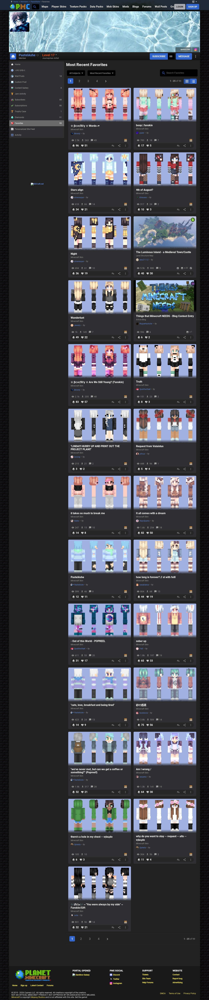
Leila (76, 915)
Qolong (77, 457)
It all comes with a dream (151, 513)
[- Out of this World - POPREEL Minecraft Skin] (99, 621)
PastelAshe (35, 2)
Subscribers (38, 100)
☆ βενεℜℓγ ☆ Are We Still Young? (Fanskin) (97, 382)
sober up (141, 641)
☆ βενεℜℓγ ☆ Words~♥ (85, 125)
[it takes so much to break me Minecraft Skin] (99, 493)
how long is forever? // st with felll (156, 577)
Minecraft (15, 997)
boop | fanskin (144, 125)
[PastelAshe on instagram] (195, 49)
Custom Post (20, 82)
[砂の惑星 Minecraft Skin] (165, 684)
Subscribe (158, 56)
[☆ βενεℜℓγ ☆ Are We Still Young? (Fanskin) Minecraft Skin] (99, 361)
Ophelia (77, 844)
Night (74, 253)
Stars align (77, 189)
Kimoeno (143, 197)
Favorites (38, 123)
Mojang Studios (38, 997)
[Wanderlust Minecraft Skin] (99, 297)
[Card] (187, 81)
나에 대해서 (20, 70)
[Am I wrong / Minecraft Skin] (165, 749)
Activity (18, 135)
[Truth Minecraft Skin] (165, 361)
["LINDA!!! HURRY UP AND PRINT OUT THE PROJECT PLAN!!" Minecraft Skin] (99, 426)
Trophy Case (38, 111)
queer (141, 133)
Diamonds (38, 117)
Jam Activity (20, 94)
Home (15, 2)
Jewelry (77, 325)
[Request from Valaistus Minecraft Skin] (165, 426)
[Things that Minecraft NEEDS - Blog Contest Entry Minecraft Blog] (165, 296)
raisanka (142, 777)
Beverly (77, 133)
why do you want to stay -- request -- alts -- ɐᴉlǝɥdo (161, 838)
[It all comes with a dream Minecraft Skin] (165, 493)
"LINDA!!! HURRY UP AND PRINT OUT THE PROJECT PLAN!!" (95, 448)
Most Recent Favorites (100, 73)
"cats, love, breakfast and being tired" (92, 705)
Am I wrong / (143, 769)
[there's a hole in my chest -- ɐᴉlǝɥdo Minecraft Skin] (99, 816)
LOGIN (179, 6)
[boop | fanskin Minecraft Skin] (165, 105)
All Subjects (74, 73)
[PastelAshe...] (34, 7)
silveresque (79, 197)
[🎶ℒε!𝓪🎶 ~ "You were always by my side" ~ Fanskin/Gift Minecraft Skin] (99, 883)
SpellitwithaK (145, 389)
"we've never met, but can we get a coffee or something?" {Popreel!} (97, 771)
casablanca (144, 585)
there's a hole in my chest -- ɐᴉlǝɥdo (92, 836)
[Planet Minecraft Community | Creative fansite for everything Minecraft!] (33, 975)
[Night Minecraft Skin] (99, 233)
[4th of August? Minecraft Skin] (165, 169)
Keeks (76, 521)
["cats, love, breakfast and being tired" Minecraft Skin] (99, 684)
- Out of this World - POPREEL (88, 641)
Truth (139, 381)
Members (24, 2)
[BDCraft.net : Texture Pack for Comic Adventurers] (37, 184)
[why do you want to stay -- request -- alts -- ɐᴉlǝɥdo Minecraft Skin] (165, 816)
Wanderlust (77, 317)
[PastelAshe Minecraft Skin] (99, 557)
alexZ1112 (144, 260)
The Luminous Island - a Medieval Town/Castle (163, 252)
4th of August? (144, 189)
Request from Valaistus (149, 446)
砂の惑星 (141, 705)
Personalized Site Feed (25, 129)
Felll (141, 649)
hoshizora (143, 713)
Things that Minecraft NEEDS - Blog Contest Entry (165, 316)
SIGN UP (192, 6)
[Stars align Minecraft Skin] (99, 169)
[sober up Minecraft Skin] (165, 621)
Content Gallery (38, 88)
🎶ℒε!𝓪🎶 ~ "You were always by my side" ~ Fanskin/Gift (97, 906)
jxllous (142, 454)
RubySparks (144, 521)
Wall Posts (38, 76)
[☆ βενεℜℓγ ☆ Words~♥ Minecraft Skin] (99, 105)
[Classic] (193, 81)
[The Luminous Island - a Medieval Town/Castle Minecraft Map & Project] (165, 232)
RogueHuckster (145, 324)
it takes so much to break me (88, 513)
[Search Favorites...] (163, 72)
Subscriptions (38, 105)
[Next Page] (106, 81)
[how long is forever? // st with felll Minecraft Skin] (165, 557)
